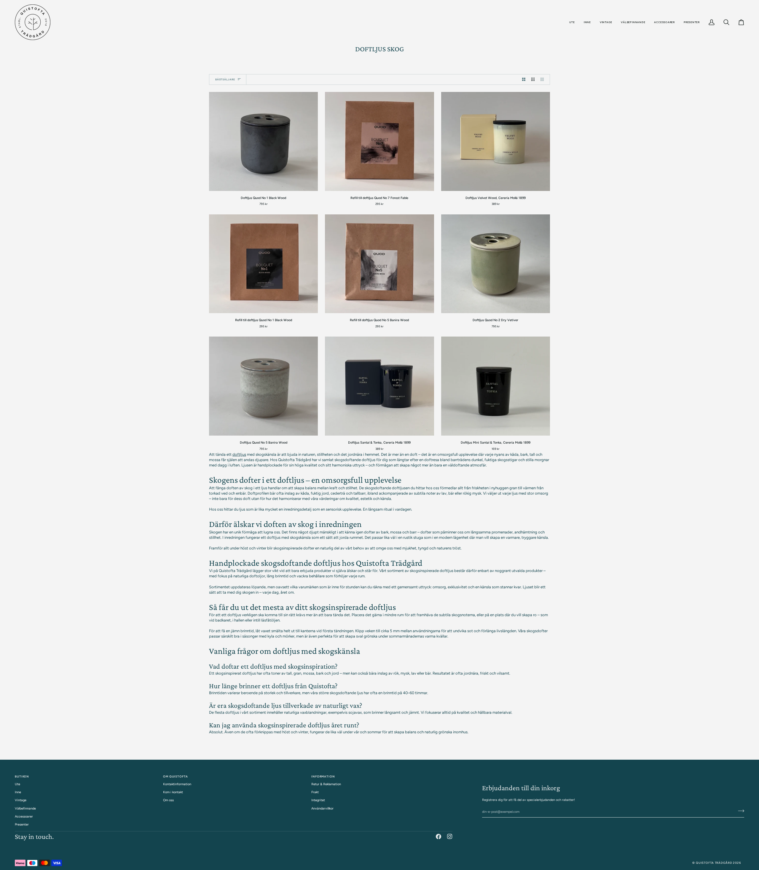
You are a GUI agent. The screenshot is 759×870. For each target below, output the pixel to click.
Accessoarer (24, 816)
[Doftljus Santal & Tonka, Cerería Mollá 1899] (379, 386)
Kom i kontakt (173, 792)
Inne (18, 792)
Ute (17, 784)
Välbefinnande (25, 808)
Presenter (22, 824)
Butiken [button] (22, 776)
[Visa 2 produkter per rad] (523, 79)
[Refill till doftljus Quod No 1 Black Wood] (263, 263)
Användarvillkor (322, 808)
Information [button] (323, 776)
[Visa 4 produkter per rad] (544, 79)
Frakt (315, 792)
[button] (572, 22)
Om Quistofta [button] (175, 776)
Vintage (20, 800)
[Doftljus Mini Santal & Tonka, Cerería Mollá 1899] (495, 386)
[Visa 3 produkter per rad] (533, 79)
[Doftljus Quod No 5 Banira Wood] (263, 386)
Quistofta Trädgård (714, 862)
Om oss (168, 800)
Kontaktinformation (177, 784)
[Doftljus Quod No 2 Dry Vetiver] (495, 263)
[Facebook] (438, 836)
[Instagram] (449, 836)
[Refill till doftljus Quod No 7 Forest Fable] (379, 141)
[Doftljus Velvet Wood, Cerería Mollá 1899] (495, 141)
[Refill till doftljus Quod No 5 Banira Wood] (379, 263)
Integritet (318, 800)
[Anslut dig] (739, 811)
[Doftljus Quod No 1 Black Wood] (263, 141)
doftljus (239, 454)
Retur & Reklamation (326, 784)
